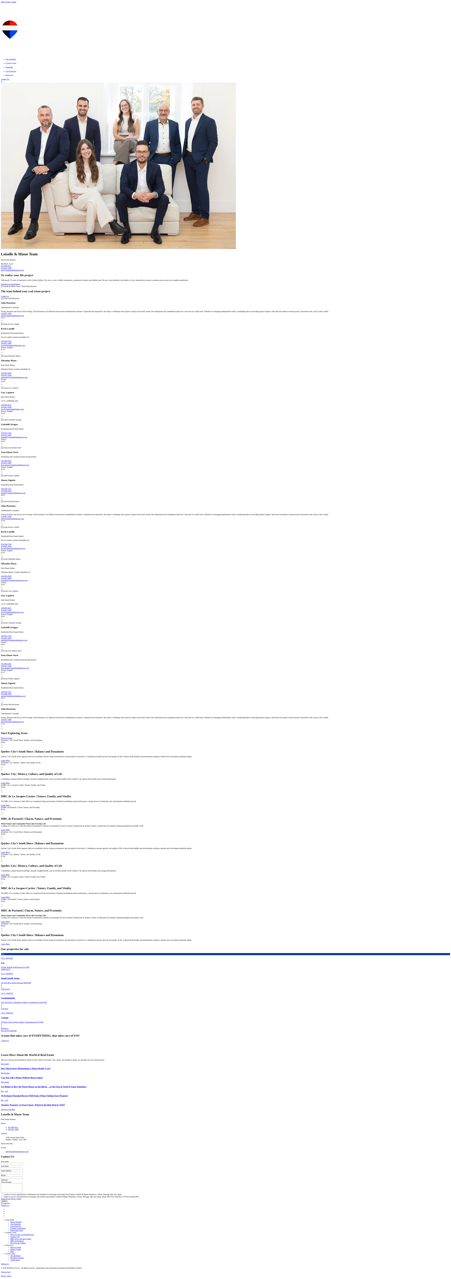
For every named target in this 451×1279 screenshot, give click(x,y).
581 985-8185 (6, 461)
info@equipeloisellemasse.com (12, 270)
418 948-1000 (6, 491)
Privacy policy (16, 1199)
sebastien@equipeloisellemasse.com (14, 377)
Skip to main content (8, 2)
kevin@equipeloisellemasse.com (13, 345)
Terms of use (6, 1199)
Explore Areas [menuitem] (11, 63)
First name (5, 1162)
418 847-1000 (6, 268)
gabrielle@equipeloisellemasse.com (14, 437)
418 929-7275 (6, 489)
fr (1, 81)
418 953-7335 (6, 433)
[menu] (228, 63)
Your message (6, 1182)
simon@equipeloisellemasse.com (13, 493)
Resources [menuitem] (9, 75)
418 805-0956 (6, 373)
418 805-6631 (6, 405)
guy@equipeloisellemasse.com (12, 409)
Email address (6, 1171)
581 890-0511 (6, 266)
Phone (3, 1175)
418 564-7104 (6, 341)
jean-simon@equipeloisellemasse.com (15, 465)
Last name (5, 1166)
